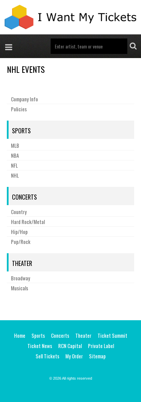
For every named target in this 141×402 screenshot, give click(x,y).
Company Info (24, 99)
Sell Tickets (47, 356)
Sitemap (97, 356)
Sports (21, 130)
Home (19, 335)
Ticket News (39, 345)
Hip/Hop (19, 231)
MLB (15, 145)
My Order (74, 356)
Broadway (20, 278)
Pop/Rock (20, 241)
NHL (15, 175)
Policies (19, 109)
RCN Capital (70, 345)
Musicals (19, 288)
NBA (15, 155)
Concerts (24, 196)
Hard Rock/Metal (28, 221)
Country (19, 211)
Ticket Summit (112, 335)
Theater (22, 263)
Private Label (101, 345)
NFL (14, 165)
